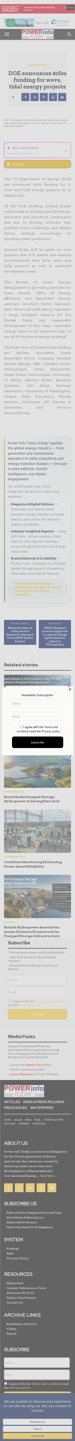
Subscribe (37, 742)
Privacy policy (51, 731)
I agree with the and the (38, 729)
